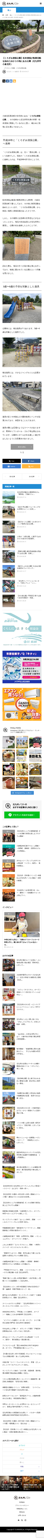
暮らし (22, 1462)
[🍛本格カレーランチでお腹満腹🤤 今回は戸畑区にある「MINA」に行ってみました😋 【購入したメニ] (35, 769)
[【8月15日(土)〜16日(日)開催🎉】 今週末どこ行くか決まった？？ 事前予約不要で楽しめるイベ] (8, 769)
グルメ (22, 1449)
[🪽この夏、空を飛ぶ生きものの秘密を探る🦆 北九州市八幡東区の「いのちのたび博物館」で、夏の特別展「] (35, 783)
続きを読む (22, 447)
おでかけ (22, 1445)
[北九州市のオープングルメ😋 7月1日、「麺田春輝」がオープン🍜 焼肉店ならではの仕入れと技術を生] (8, 756)
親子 (22, 1471)
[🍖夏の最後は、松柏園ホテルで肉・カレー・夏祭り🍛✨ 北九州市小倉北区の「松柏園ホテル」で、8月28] (8, 783)
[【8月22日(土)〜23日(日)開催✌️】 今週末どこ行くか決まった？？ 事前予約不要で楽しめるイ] (22, 742)
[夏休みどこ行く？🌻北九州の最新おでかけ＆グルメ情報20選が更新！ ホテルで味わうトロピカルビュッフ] (35, 756)
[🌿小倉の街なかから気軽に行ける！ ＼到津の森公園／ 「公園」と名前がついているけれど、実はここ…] (8, 742)
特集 (22, 1466)
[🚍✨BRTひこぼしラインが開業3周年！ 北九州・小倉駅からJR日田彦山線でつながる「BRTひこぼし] (35, 742)
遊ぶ (9, 10)
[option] (11, 1483)
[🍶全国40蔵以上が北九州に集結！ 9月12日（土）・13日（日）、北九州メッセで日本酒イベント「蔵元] (22, 769)
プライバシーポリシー (22, 1505)
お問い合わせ (22, 1515)
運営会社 (22, 1512)
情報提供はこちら (22, 1509)
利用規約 (22, 1502)
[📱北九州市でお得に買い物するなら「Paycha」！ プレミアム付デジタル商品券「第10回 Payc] (22, 756)
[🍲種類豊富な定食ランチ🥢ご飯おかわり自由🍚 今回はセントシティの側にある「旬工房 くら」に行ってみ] (22, 783)
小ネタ (22, 1458)
